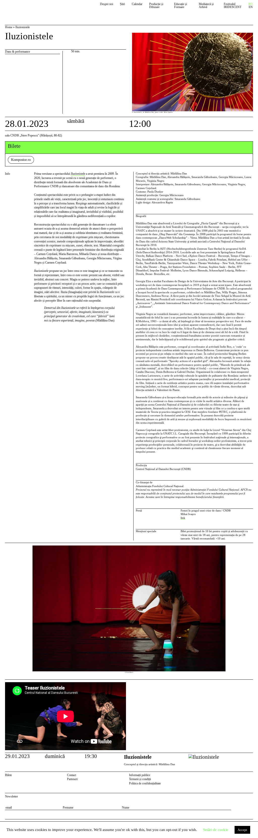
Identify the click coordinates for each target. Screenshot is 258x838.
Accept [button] (242, 830)
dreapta (248, 547)
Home (8, 27)
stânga (18, 611)
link (183, 517)
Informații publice (139, 775)
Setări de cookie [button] (215, 830)
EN (251, 7)
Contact (71, 775)
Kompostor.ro (21, 160)
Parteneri (72, 779)
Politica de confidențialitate (145, 783)
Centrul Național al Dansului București (28, 8)
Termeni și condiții (140, 779)
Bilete (8, 775)
